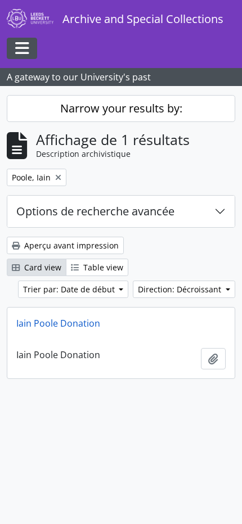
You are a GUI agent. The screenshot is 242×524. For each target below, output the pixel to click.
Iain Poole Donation (58, 323)
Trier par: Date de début (70, 289)
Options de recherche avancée (95, 211)
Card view (41, 267)
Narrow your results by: (121, 108)
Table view (102, 267)
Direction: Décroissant (180, 289)
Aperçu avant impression (70, 245)
